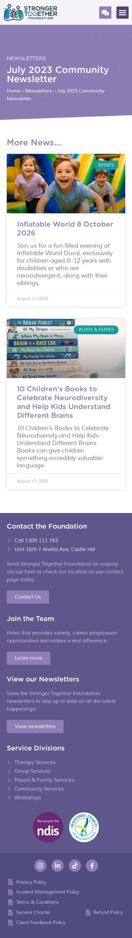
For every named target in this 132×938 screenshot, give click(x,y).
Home (13, 91)
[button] (122, 12)
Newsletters (26, 58)
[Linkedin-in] (57, 866)
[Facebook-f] (92, 866)
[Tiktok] (75, 866)
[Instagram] (40, 866)
